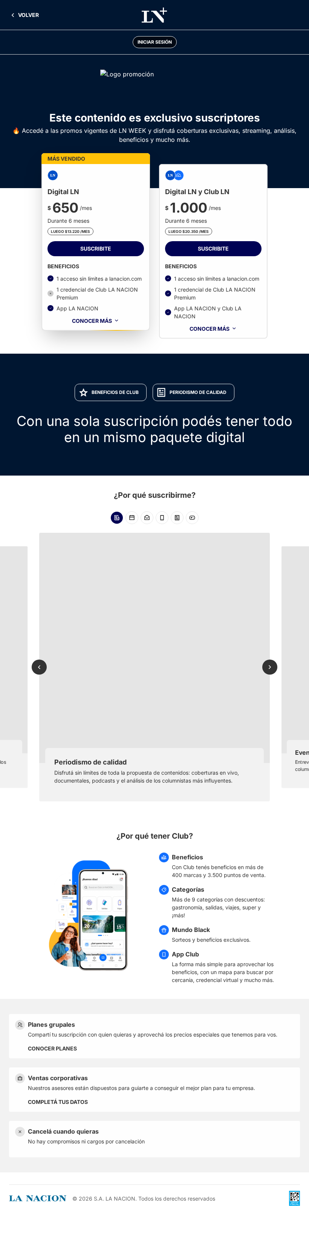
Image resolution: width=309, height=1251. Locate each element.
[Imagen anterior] (39, 667)
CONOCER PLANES (52, 1048)
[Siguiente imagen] (269, 667)
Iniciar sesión (155, 42)
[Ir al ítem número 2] (132, 518)
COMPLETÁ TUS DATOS (58, 1102)
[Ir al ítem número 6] (192, 518)
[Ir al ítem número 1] (117, 518)
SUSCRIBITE (95, 248)
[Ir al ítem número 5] (177, 518)
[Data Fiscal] (294, 1198)
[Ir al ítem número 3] (147, 518)
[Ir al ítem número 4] (162, 518)
